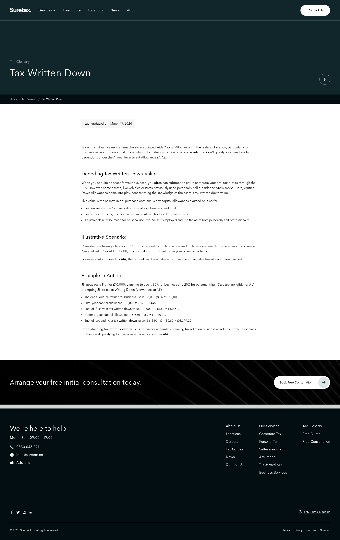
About (131, 10)
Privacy (298, 530)
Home (13, 99)
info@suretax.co (29, 454)
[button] (47, 10)
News (114, 10)
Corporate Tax (270, 434)
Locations (95, 10)
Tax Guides (234, 449)
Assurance (267, 457)
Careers (232, 442)
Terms (286, 530)
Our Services (269, 426)
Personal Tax (268, 442)
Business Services (273, 472)
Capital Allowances (178, 147)
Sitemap (325, 530)
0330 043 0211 (28, 446)
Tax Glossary (20, 61)
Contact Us (315, 10)
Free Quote (72, 10)
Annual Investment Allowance (134, 157)
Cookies (311, 530)
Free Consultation (316, 442)
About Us (233, 426)
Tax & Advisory (270, 465)
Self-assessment (272, 449)
